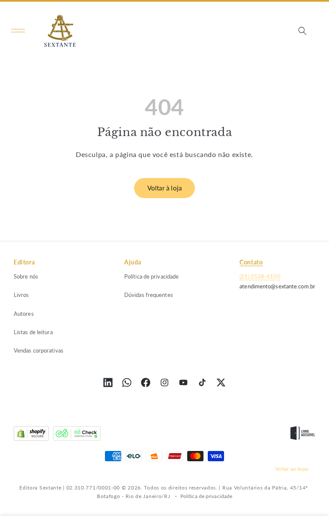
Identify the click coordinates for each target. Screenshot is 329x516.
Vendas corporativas (38, 350)
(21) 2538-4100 (259, 276)
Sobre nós (26, 276)
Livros (21, 294)
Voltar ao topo (291, 469)
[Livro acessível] (302, 435)
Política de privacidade (151, 276)
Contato (251, 262)
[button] (18, 30)
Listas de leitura (33, 332)
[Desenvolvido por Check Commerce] (77, 435)
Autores (24, 313)
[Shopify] (31, 435)
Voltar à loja (164, 188)
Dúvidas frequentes (148, 294)
